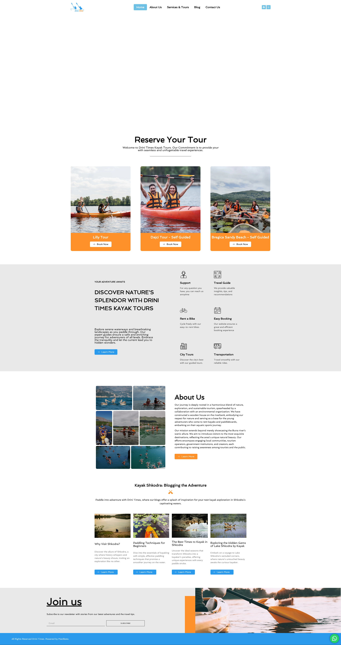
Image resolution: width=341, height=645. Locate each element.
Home (140, 7)
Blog (197, 7)
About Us (156, 7)
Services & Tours (178, 7)
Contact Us (213, 7)
